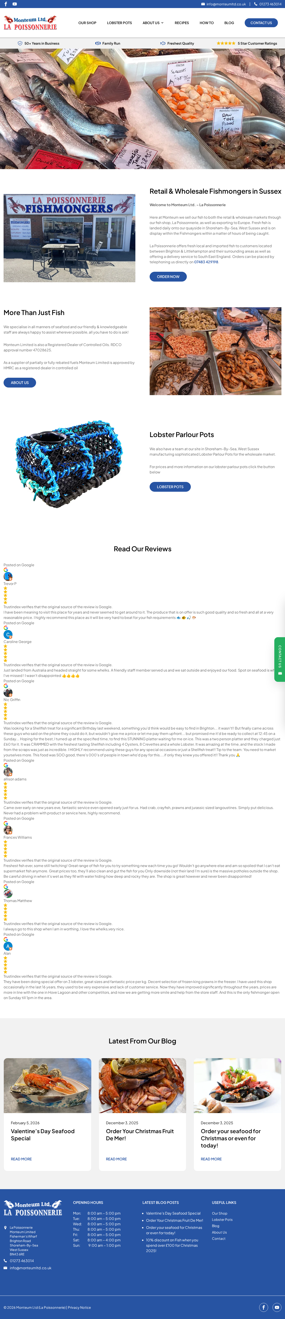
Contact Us (261, 23)
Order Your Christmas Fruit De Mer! (174, 1220)
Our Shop (87, 23)
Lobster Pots (119, 23)
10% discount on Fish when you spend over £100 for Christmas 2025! (172, 1245)
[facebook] (6, 4)
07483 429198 (206, 261)
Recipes (182, 23)
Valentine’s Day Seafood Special (173, 1213)
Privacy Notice (79, 1307)
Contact (219, 1238)
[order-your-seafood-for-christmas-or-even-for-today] (237, 1085)
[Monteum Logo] (32, 23)
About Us (151, 23)
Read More (21, 1159)
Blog (229, 23)
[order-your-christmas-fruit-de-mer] (142, 1085)
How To (207, 23)
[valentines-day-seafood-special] (47, 1085)
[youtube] (14, 4)
